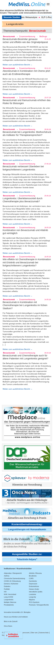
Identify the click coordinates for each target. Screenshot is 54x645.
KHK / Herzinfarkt (10, 594)
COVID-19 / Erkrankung (12, 581)
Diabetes (7, 586)
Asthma (6, 576)
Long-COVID (8, 597)
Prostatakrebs (9, 605)
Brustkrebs (33, 576)
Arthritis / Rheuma (35, 573)
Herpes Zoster (34, 589)
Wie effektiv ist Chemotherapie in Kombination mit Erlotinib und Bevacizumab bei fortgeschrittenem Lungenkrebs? (27, 262)
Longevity (32, 597)
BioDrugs (43, 36)
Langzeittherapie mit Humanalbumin (27, 529)
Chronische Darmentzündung (14, 578)
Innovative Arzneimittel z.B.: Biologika (17, 612)
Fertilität (7, 589)
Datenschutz (44, 633)
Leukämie (32, 594)
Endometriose (34, 586)
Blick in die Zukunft (10, 621)
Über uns (34, 633)
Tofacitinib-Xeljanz (27, 559)
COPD (31, 578)
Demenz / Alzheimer (11, 584)
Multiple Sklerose (10, 602)
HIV (5, 592)
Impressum (25, 633)
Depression (33, 584)
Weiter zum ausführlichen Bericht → (17, 65)
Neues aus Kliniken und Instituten (16, 617)
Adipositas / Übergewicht (13, 573)
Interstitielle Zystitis (35, 592)
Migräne (32, 600)
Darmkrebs (33, 581)
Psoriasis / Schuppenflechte (39, 605)
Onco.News (8, 626)
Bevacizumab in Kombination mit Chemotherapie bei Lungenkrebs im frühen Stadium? (25, 305)
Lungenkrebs (8, 600)
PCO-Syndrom (34, 602)
